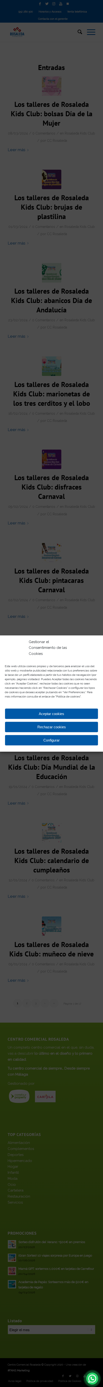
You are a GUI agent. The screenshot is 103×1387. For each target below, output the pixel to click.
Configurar (51, 740)
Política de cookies (68, 696)
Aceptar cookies (51, 714)
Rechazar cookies (51, 727)
